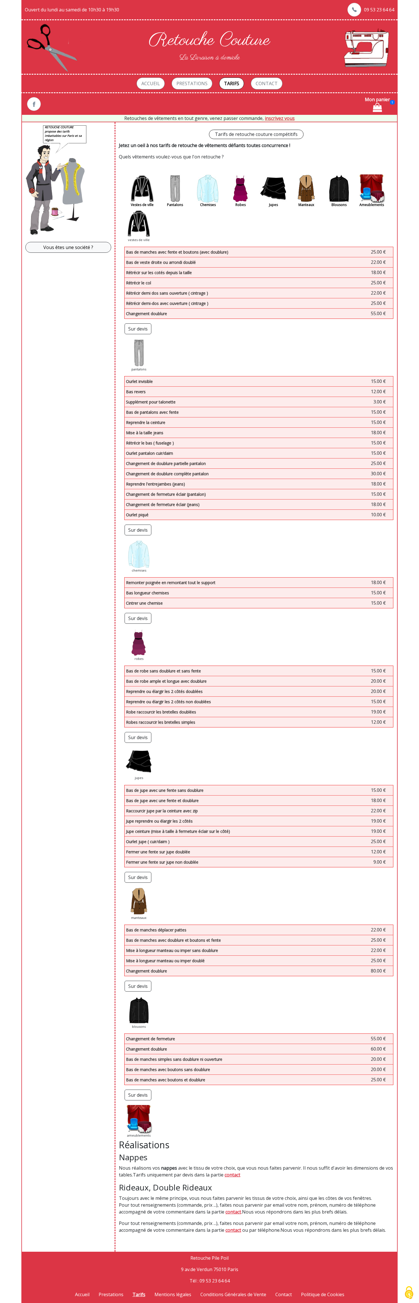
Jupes (273, 205)
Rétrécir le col (138, 283)
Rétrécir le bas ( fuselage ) (150, 443)
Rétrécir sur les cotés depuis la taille (159, 272)
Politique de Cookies (322, 1294)
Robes (240, 205)
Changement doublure (146, 313)
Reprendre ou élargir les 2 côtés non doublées (168, 701)
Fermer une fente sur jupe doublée (158, 852)
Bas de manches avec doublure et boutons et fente (173, 940)
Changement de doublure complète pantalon (167, 473)
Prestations (192, 83)
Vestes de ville (142, 205)
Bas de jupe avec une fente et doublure (162, 800)
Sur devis (138, 329)
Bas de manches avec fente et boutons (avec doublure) (177, 252)
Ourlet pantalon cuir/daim (149, 453)
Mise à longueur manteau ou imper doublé (165, 960)
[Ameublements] (371, 188)
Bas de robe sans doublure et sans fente (163, 671)
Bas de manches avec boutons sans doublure (168, 1069)
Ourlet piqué (137, 514)
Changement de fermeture (150, 1038)
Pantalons (175, 205)
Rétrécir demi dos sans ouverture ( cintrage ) (167, 293)
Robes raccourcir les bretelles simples (160, 722)
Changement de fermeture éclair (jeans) (163, 504)
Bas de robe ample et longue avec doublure (166, 681)
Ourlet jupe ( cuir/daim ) (148, 841)
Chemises (208, 205)
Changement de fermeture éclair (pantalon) (166, 494)
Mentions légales (172, 1294)
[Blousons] (339, 188)
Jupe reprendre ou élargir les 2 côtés (159, 821)
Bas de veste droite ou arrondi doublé (161, 262)
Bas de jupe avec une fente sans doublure (165, 790)
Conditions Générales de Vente (233, 1294)
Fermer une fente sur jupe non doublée (162, 862)
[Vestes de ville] (142, 188)
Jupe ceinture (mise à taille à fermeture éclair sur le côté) (178, 831)
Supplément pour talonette (151, 402)
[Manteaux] (306, 188)
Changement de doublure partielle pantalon (166, 463)
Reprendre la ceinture (145, 422)
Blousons (339, 205)
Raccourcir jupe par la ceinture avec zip (162, 810)
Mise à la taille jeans (144, 432)
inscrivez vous (280, 118)
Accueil (150, 83)
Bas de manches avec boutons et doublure (165, 1079)
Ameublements (371, 205)
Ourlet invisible (139, 381)
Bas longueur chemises (147, 593)
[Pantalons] (175, 188)
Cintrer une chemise (144, 603)
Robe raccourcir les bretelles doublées (161, 712)
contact (232, 1175)
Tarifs (231, 83)
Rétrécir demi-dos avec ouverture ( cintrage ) (167, 303)
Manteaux (306, 205)
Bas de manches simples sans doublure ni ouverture (174, 1059)
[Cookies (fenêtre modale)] (409, 1293)
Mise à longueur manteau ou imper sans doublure (172, 950)
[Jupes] (273, 188)
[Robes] (240, 188)
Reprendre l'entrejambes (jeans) (155, 484)
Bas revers (136, 391)
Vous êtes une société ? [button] (68, 247)
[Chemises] (208, 188)
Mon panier (377, 99)
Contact (267, 83)
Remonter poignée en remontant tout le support (170, 582)
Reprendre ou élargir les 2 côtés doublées (164, 691)
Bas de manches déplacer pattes (156, 930)
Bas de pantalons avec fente (152, 412)
